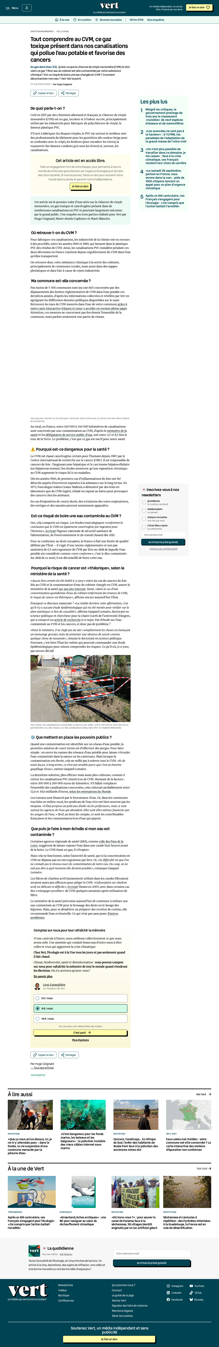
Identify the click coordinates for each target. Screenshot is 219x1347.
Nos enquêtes (38, 1075)
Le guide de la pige (123, 1295)
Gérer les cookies (122, 1316)
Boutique (63, 1295)
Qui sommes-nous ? (123, 1285)
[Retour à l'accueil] (109, 6)
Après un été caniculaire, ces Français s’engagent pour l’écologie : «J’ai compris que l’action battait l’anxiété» (165, 201)
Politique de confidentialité (164, 548)
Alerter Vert (119, 1300)
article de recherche (67, 620)
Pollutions (63, 31)
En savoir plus (43, 976)
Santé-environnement (42, 31)
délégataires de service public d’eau (69, 435)
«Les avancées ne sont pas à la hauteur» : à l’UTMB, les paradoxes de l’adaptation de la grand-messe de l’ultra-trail (166, 136)
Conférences (66, 1300)
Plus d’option (80, 1040)
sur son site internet (72, 589)
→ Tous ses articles (42, 1068)
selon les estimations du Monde (90, 791)
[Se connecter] (26, 8)
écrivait (51, 531)
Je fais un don (197, 7)
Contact (117, 1290)
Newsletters (65, 1285)
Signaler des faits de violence (130, 1305)
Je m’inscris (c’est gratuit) (163, 542)
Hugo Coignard (64, 84)
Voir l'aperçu (66, 1254)
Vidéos (62, 1290)
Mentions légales (122, 1310)
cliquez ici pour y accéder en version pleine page (94, 308)
